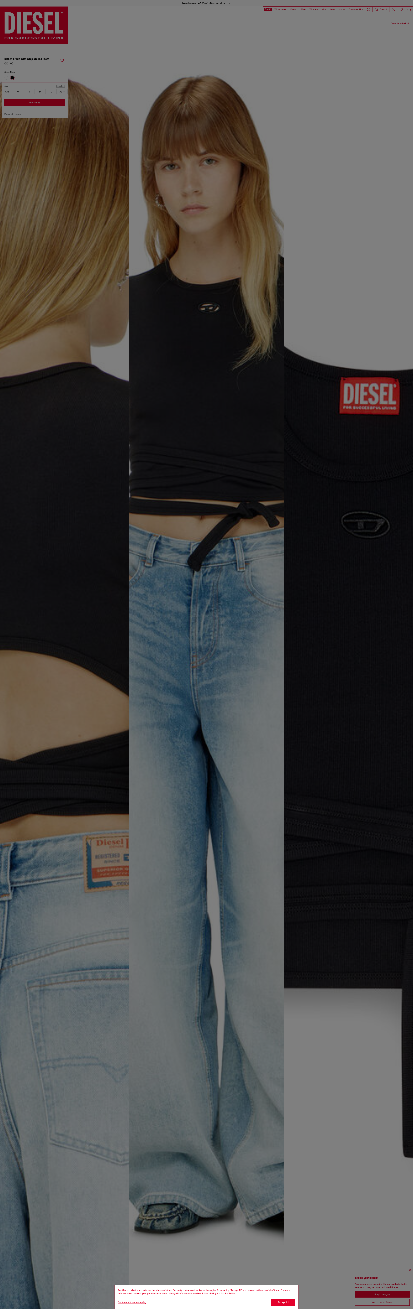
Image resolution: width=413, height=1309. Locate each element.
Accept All (283, 1302)
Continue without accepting (132, 1302)
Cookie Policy (228, 1293)
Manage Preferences (179, 1293)
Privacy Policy (209, 1293)
